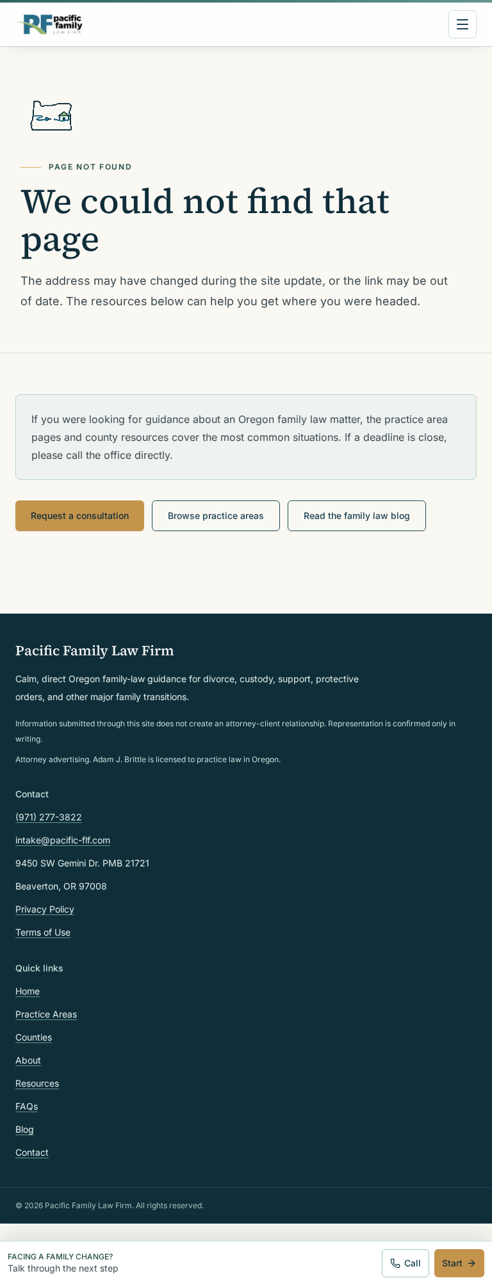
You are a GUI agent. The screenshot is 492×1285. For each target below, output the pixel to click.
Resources (37, 1083)
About (28, 1060)
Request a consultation (80, 515)
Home (27, 991)
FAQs (26, 1106)
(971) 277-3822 (48, 816)
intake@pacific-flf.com (62, 839)
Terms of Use (42, 932)
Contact (32, 1152)
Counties (33, 1037)
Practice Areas (46, 1014)
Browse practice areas (216, 515)
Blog (24, 1129)
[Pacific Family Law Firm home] (49, 24)
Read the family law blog (357, 515)
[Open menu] (462, 24)
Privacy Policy (44, 909)
